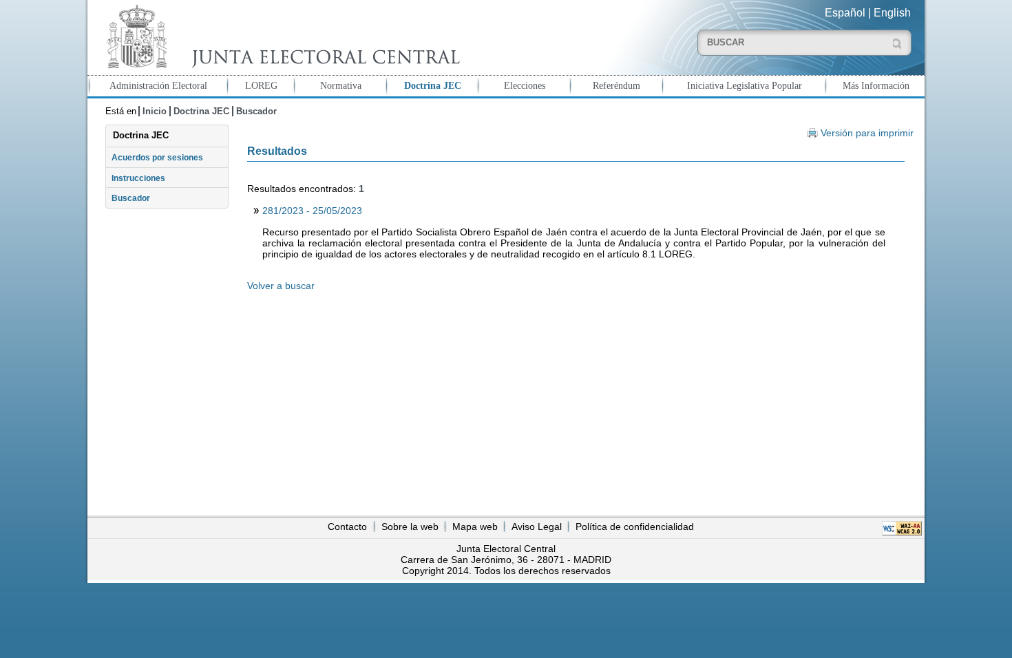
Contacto (347, 526)
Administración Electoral (158, 85)
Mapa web (475, 526)
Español (845, 13)
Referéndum (616, 85)
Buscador (256, 111)
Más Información (876, 85)
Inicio (155, 111)
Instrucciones (138, 178)
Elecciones (524, 85)
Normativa (340, 85)
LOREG (261, 85)
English (892, 13)
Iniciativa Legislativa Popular (744, 85)
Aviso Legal (537, 526)
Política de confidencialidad (635, 526)
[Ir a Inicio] (280, 37)
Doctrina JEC (432, 85)
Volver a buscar (281, 285)
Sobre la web (410, 526)
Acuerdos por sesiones (157, 157)
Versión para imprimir (867, 133)
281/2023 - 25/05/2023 (312, 210)
